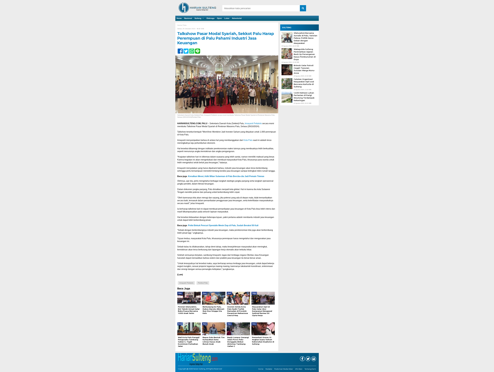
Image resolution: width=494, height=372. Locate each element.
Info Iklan (298, 369)
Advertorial (237, 18)
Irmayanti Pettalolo (253, 123)
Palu (185, 25)
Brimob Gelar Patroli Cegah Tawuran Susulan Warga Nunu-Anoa (304, 69)
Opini (219, 18)
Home (179, 18)
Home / (180, 25)
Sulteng (198, 18)
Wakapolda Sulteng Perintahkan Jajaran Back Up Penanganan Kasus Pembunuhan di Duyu (305, 54)
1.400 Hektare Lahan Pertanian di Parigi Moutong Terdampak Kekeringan (304, 97)
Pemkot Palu (203, 283)
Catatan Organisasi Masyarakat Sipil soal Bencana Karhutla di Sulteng (304, 83)
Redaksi (269, 369)
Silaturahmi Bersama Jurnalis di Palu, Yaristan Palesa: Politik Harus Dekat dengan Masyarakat (305, 38)
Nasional (188, 18)
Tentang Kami (310, 369)
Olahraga (210, 18)
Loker (226, 18)
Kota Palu (248, 140)
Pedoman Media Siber (283, 369)
